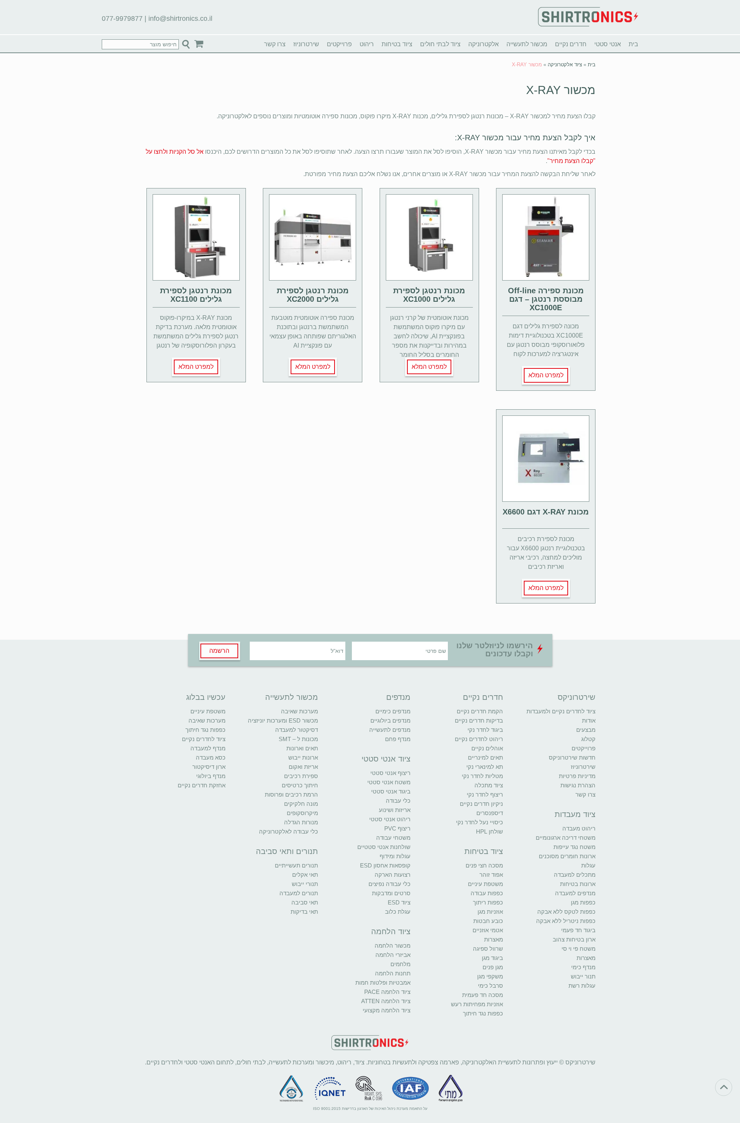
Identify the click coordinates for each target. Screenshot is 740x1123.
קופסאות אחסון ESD (385, 865)
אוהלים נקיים (487, 748)
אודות (588, 720)
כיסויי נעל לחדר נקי (479, 822)
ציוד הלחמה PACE (387, 992)
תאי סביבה (304, 902)
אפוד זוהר (491, 874)
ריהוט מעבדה (578, 828)
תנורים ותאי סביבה (287, 851)
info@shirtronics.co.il (180, 18)
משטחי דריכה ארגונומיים (565, 837)
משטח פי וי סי (578, 948)
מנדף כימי (583, 967)
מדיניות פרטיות (577, 776)
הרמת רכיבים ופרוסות (291, 794)
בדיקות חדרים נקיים (479, 720)
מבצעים (585, 729)
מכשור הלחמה (392, 945)
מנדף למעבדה (207, 748)
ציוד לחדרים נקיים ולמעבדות (560, 711)
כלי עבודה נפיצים (389, 884)
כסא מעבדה (210, 757)
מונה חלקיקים (301, 803)
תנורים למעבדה (298, 893)
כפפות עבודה (487, 893)
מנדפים (398, 697)
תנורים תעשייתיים (296, 865)
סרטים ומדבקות (391, 893)
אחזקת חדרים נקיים (201, 785)
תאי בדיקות (304, 911)
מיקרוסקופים (302, 813)
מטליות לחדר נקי (482, 776)
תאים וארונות (302, 748)
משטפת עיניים (485, 884)
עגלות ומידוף (395, 856)
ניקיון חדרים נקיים (481, 803)
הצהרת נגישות (577, 785)
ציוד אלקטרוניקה (565, 64)
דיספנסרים (489, 813)
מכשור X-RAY (560, 90)
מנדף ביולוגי (210, 776)
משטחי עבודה (393, 837)
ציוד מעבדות (575, 814)
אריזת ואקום (303, 766)
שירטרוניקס (576, 697)
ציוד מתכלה (488, 785)
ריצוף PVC (397, 828)
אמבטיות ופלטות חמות (382, 982)
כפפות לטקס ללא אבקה (566, 911)
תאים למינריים (485, 757)
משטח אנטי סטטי (388, 782)
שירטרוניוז (306, 44)
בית (633, 44)
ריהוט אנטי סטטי (389, 819)
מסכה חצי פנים (484, 865)
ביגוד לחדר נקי (485, 729)
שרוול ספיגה (488, 948)
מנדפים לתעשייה (389, 729)
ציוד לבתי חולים (440, 44)
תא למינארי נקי (484, 766)
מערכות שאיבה (299, 711)
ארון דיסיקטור (208, 766)
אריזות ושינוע (394, 810)
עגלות (588, 865)
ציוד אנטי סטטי (386, 759)
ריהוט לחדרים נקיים (479, 739)
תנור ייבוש (583, 976)
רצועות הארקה (392, 874)
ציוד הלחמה (390, 931)
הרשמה (219, 650)
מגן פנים (493, 967)
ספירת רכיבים (301, 776)
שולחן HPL (489, 831)
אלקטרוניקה (483, 44)
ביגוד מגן (492, 958)
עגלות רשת (581, 985)
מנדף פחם (397, 739)
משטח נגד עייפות (574, 847)
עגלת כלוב (397, 911)
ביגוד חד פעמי (578, 930)
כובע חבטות (488, 921)
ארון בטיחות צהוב (574, 939)
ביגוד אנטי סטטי (390, 791)
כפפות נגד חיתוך (483, 1013)
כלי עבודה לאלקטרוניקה (288, 831)
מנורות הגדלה (301, 822)
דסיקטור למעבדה (296, 729)
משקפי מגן (490, 976)
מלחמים (400, 964)
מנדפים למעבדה (575, 893)
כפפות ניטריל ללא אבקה (565, 921)
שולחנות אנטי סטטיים (383, 847)
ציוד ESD (399, 902)
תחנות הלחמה (392, 973)
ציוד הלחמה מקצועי (386, 1010)
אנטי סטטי (607, 44)
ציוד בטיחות (397, 44)
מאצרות (586, 958)
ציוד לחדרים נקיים (203, 739)
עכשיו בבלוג (205, 697)
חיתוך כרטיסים (300, 785)
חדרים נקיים (571, 44)
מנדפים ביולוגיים (390, 720)
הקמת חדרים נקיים (480, 711)
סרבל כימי (490, 985)
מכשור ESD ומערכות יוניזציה (283, 720)
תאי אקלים (305, 874)
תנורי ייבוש (305, 884)
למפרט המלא (545, 375)
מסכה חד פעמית (482, 995)
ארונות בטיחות (577, 884)
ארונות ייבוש (303, 757)
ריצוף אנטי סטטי (390, 773)
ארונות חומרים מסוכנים (567, 856)
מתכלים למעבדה (574, 874)
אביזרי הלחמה (392, 955)
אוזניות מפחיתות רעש (477, 1004)
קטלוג (588, 739)
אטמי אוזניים (488, 930)
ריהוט (367, 44)
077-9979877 (122, 18)
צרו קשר (275, 44)
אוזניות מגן (490, 911)
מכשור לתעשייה (526, 44)
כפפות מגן (583, 902)
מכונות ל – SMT (298, 739)
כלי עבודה (398, 800)
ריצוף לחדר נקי (485, 794)
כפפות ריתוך (488, 902)
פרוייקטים (339, 44)
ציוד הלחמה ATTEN (385, 1001)
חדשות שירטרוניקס (572, 757)
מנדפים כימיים (392, 711)
